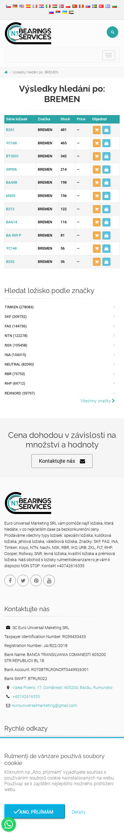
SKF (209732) (16, 316)
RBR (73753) (15, 374)
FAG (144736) (16, 326)
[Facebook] (10, 580)
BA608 (11, 182)
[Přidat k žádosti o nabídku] (97, 130)
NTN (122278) (16, 335)
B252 (10, 261)
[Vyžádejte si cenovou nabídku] (106, 130)
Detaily (79, 812)
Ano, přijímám (34, 812)
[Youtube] (49, 580)
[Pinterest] (36, 580)
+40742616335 (26, 696)
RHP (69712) (15, 383)
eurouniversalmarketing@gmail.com (44, 705)
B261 (10, 130)
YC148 (11, 248)
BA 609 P (13, 235)
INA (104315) (15, 355)
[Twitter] (23, 580)
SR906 (11, 169)
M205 (10, 195)
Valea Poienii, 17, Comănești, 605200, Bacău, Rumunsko (62, 687)
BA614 (11, 222)
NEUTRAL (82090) (19, 364)
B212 (10, 209)
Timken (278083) (19, 307)
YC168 (11, 143)
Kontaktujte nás (57, 461)
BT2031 (12, 156)
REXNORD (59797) (20, 393)
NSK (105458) (16, 345)
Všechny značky (96, 400)
